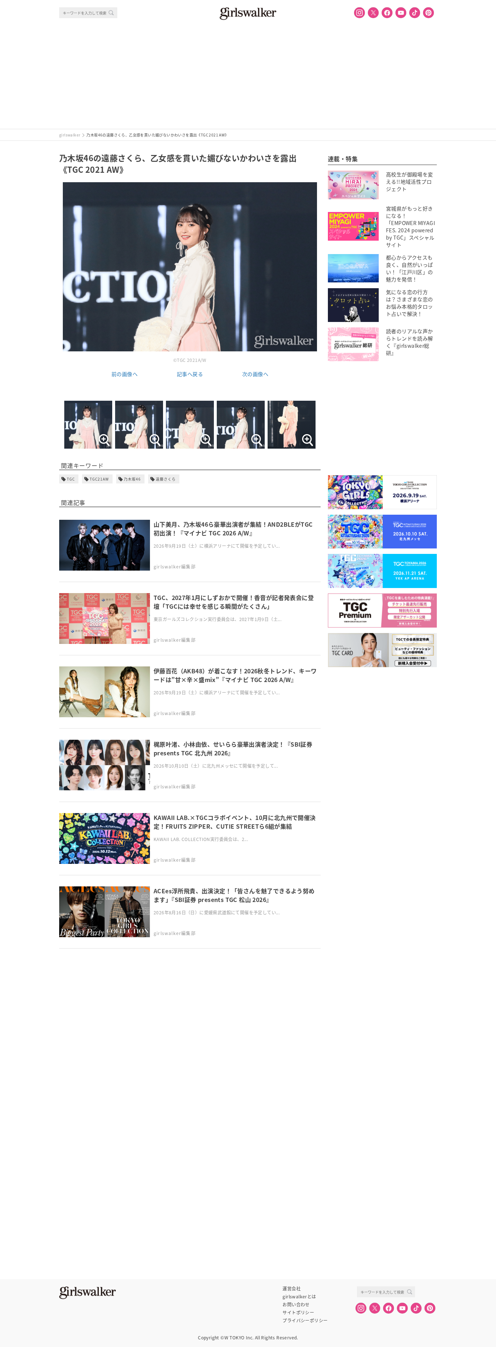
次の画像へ (255, 373)
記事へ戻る (190, 373)
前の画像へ (124, 373)
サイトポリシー (298, 1312)
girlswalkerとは (299, 1296)
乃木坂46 (132, 479)
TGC (71, 479)
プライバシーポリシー (305, 1320)
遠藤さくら (166, 479)
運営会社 (291, 1288)
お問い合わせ (295, 1304)
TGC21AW (99, 479)
